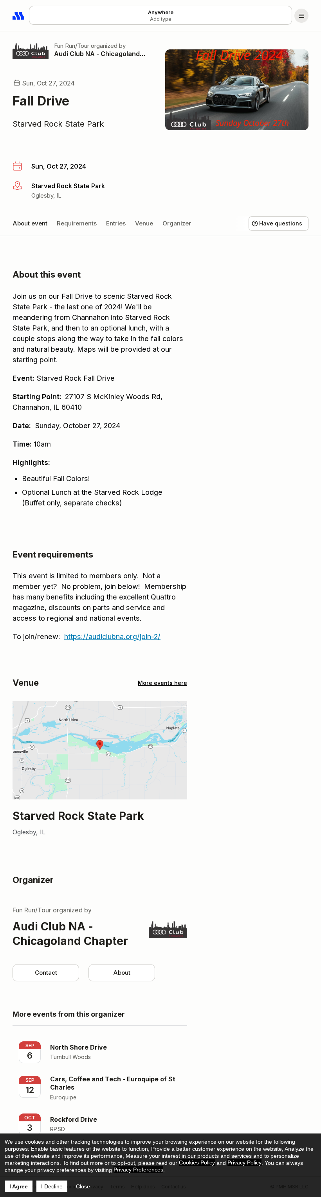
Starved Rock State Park (58, 124)
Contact (46, 972)
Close (83, 1186)
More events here (162, 682)
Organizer (176, 223)
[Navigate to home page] (19, 16)
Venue (144, 223)
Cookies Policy (197, 1162)
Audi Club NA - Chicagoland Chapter (100, 54)
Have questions (280, 223)
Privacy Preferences (138, 1169)
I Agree (18, 1186)
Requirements (77, 223)
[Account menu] (301, 16)
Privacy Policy (244, 1162)
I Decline (52, 1186)
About (121, 972)
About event (30, 223)
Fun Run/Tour (71, 45)
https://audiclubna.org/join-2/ (112, 636)
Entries (116, 223)
